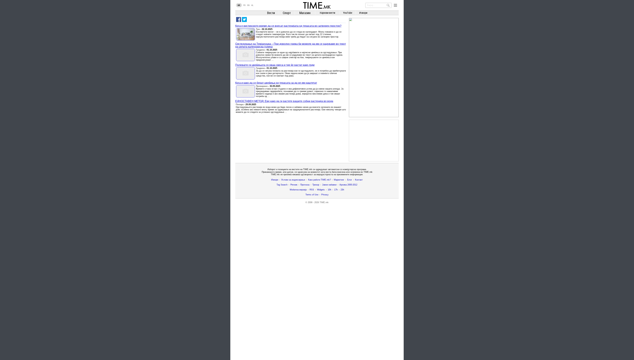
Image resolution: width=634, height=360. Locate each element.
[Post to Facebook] (238, 19)
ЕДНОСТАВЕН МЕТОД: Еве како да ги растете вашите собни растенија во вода (284, 101)
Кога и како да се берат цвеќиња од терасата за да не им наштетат (276, 82)
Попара (240, 104)
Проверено (262, 86)
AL (252, 5)
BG (248, 5)
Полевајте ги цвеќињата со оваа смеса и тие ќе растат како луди (275, 65)
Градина (260, 50)
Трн (258, 29)
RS (244, 5)
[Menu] (395, 5)
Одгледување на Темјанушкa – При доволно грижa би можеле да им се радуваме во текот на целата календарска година (290, 45)
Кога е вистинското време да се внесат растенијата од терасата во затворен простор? (288, 25)
